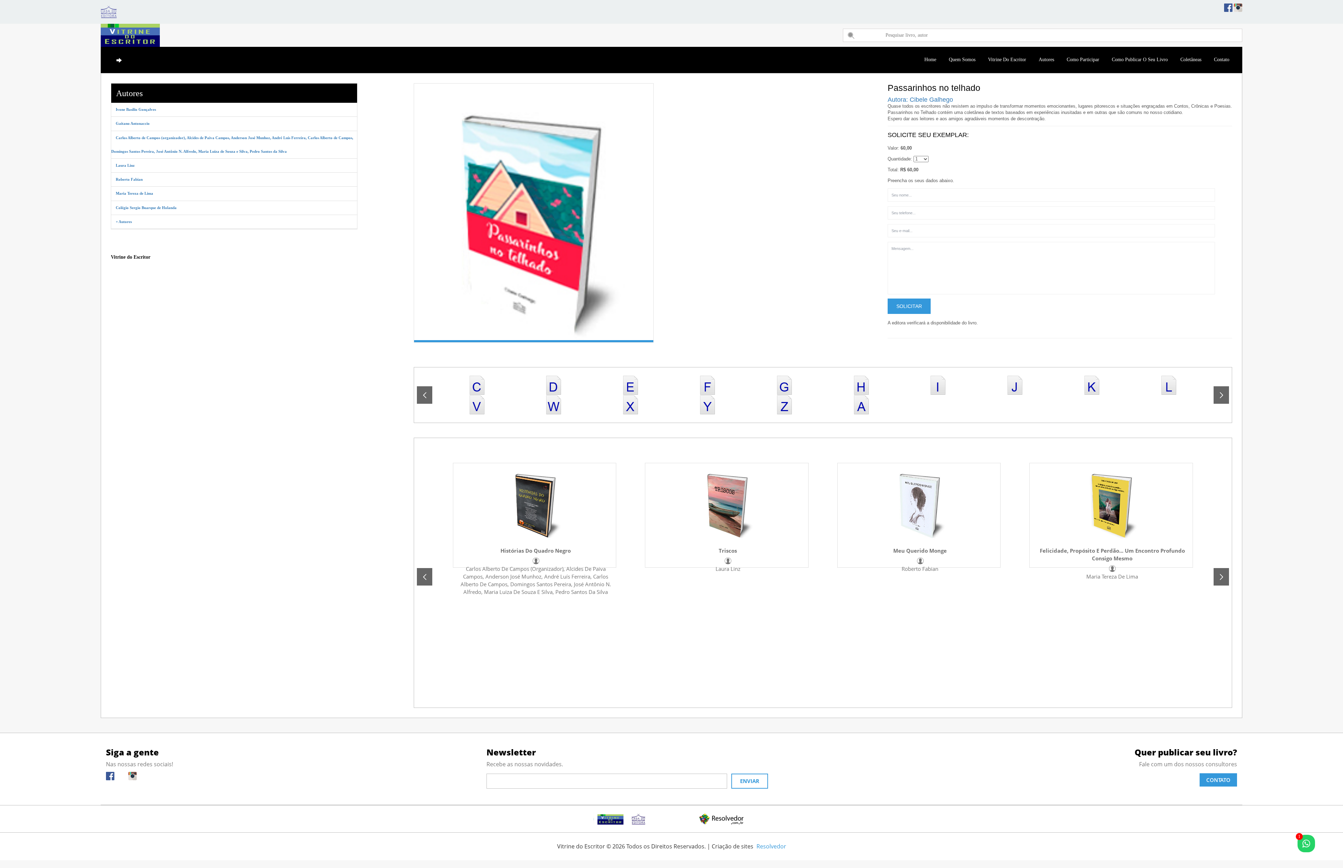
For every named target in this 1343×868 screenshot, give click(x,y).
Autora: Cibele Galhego (920, 99)
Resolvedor (771, 846)
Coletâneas (1190, 59)
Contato (1221, 59)
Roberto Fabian (920, 569)
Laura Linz (728, 569)
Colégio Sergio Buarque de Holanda (146, 208)
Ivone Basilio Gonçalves (136, 109)
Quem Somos (962, 59)
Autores (1046, 59)
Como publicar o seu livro (1140, 59)
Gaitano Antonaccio (133, 123)
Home (930, 59)
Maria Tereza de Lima (1112, 576)
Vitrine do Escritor (1007, 59)
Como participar (1083, 59)
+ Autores (124, 222)
